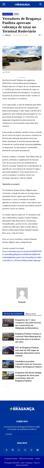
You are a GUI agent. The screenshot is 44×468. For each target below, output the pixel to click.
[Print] (31, 40)
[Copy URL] (4, 40)
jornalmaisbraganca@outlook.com (25, 434)
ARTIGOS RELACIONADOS (13, 314)
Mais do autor (31, 314)
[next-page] (7, 386)
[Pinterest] (21, 40)
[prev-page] (3, 386)
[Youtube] (37, 450)
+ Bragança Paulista (10, 458)
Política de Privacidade (26, 458)
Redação (8, 35)
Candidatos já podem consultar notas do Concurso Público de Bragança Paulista (28, 364)
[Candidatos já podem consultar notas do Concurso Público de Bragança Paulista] (8, 364)
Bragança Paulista (14, 10)
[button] (4, 4)
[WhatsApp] (26, 40)
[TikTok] (19, 450)
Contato (37, 458)
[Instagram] (12, 450)
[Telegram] (37, 40)
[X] (15, 40)
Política (16, 14)
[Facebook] (10, 40)
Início (4, 10)
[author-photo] (22, 299)
